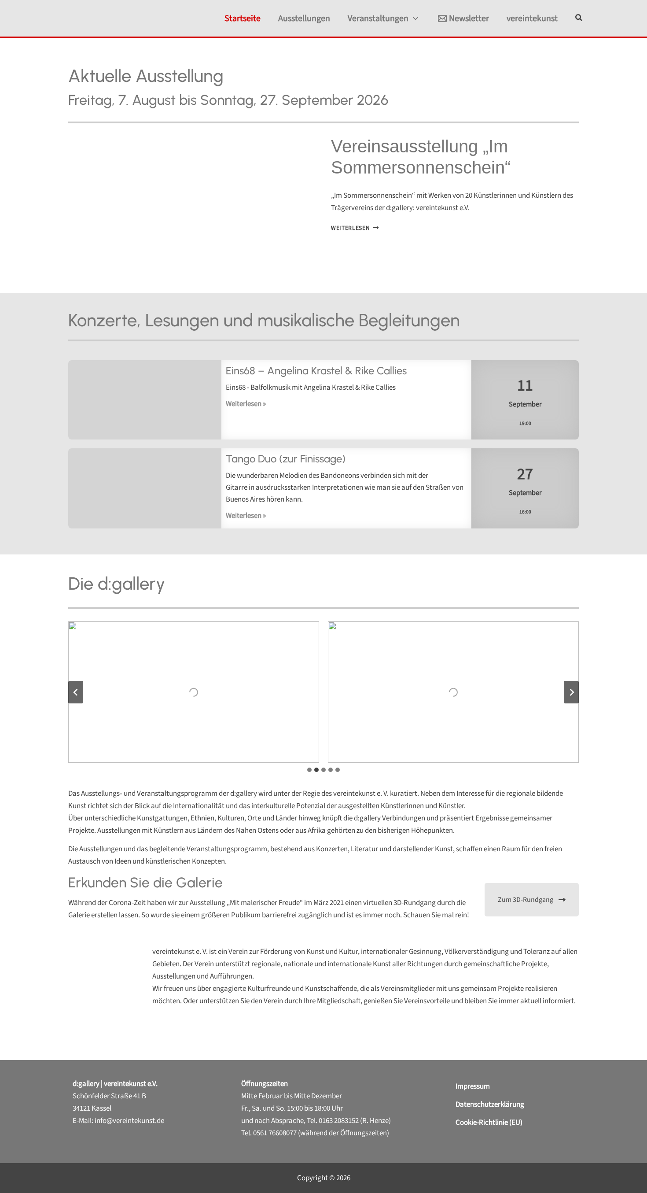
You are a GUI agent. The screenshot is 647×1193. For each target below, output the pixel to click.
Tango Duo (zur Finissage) (144, 489)
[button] (413, 18)
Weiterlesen (355, 228)
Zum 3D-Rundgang (525, 900)
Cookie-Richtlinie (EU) (489, 1122)
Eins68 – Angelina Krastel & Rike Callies (144, 400)
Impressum (473, 1086)
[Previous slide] (75, 692)
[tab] (309, 770)
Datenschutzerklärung (490, 1104)
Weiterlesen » (246, 404)
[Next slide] (571, 692)
